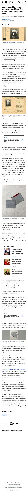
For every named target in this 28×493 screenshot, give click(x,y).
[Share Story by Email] (8, 24)
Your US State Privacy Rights (14, 484)
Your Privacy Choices (11, 489)
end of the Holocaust (9, 59)
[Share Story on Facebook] (2, 24)
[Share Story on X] (5, 24)
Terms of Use (19, 487)
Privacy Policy (18, 482)
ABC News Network (11, 482)
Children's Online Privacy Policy (9, 486)
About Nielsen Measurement (11, 487)
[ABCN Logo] (9, 2)
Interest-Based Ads (20, 486)
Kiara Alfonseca (6, 19)
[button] (2, 2)
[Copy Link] (12, 24)
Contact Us (18, 489)
